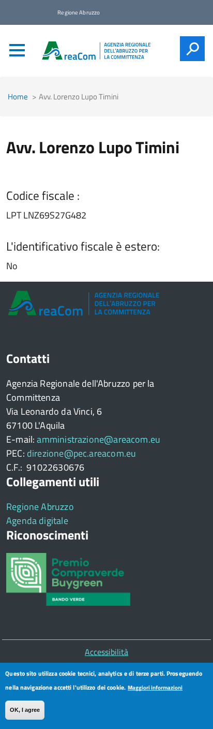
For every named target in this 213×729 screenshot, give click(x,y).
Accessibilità (106, 652)
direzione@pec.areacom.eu (81, 453)
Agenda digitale (37, 521)
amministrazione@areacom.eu (98, 439)
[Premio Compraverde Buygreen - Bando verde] (68, 578)
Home (18, 97)
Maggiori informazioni (155, 687)
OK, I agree (25, 710)
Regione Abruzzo (40, 507)
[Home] (96, 50)
